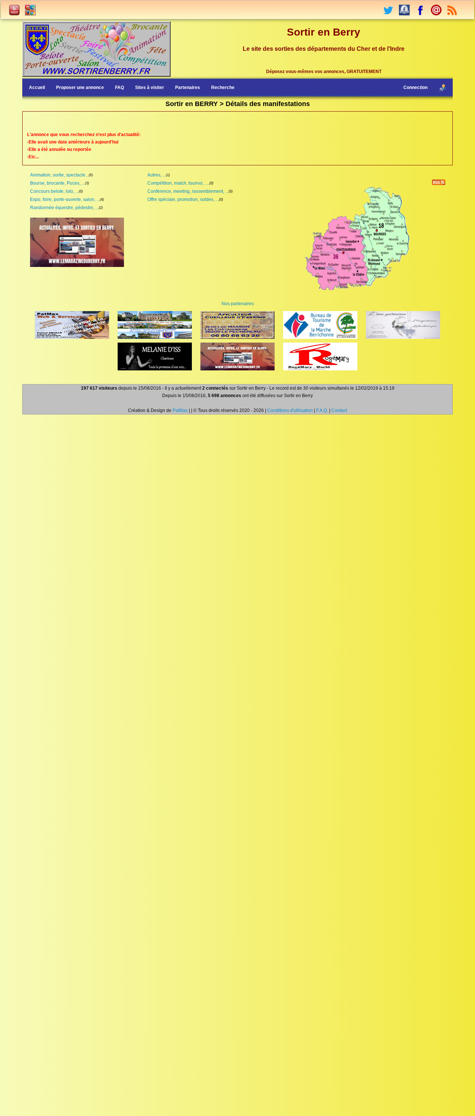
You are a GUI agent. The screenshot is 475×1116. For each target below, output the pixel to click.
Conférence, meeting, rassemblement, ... (188, 191)
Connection (415, 87)
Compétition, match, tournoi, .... (178, 183)
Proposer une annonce (80, 87)
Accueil (37, 87)
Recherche (223, 87)
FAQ (119, 87)
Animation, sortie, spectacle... (59, 175)
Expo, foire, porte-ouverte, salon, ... (65, 199)
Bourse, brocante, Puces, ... (57, 183)
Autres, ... (156, 175)
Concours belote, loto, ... (54, 191)
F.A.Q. (322, 410)
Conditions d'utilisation (290, 410)
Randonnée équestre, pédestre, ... (64, 207)
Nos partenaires (238, 303)
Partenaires (187, 87)
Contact (339, 410)
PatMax (180, 410)
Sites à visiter (149, 87)
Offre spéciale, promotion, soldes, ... (183, 199)
